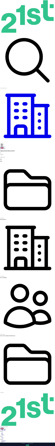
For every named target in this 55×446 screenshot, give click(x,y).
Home (2, 432)
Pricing (2, 434)
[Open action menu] (0, 152)
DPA (2, 442)
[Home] (27, 32)
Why (2, 433)
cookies (26, 443)
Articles (2, 437)
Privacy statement (3, 441)
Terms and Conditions (4, 440)
